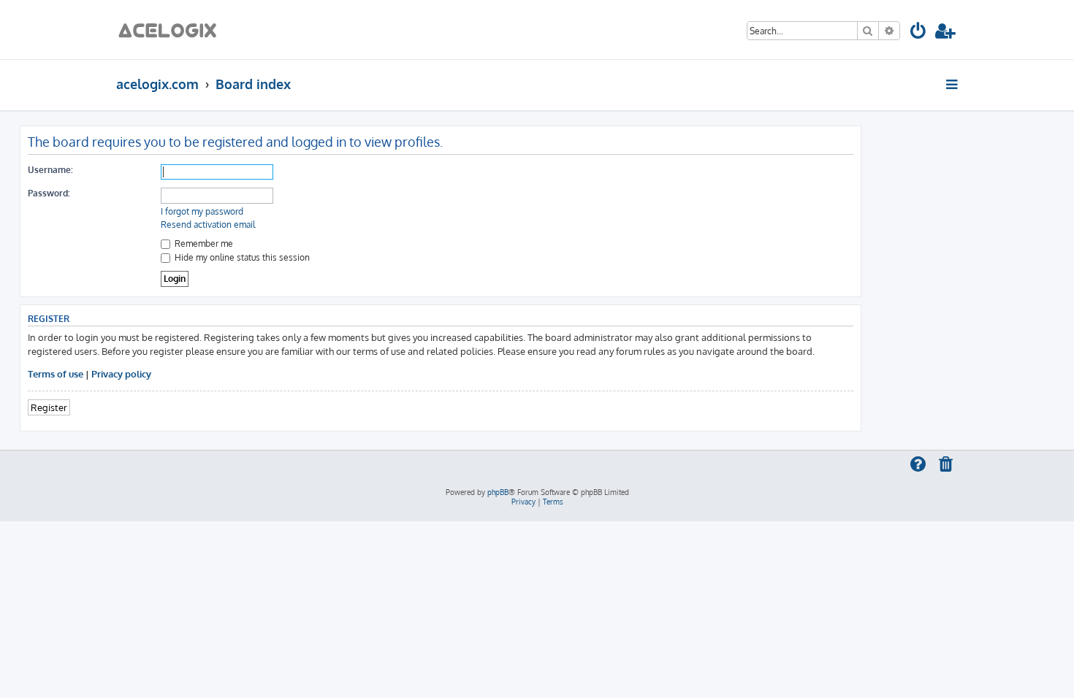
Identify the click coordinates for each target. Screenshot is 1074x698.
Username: (50, 169)
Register (49, 407)
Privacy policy (121, 373)
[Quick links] (953, 84)
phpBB (498, 492)
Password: (49, 193)
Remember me (202, 243)
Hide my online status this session (241, 257)
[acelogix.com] (172, 29)
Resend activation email (208, 224)
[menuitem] (918, 33)
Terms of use (55, 373)
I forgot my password (202, 211)
